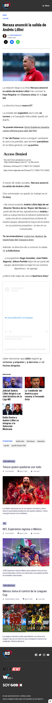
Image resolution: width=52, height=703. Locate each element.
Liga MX (5, 18)
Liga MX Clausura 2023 (18, 445)
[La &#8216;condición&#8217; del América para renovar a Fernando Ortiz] (35, 382)
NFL (4, 523)
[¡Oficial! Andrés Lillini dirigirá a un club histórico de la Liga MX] (12, 382)
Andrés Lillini (20, 441)
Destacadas (41, 441)
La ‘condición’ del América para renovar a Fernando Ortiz (34, 395)
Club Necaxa (31, 441)
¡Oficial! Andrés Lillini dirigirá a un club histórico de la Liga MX (12, 395)
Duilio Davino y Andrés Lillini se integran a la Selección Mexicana (11, 423)
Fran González (16, 35)
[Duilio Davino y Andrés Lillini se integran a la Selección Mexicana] (12, 409)
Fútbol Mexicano (9, 461)
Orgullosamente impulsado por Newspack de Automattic (23, 699)
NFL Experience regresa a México (22, 529)
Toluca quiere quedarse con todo (22, 467)
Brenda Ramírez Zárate (12, 599)
